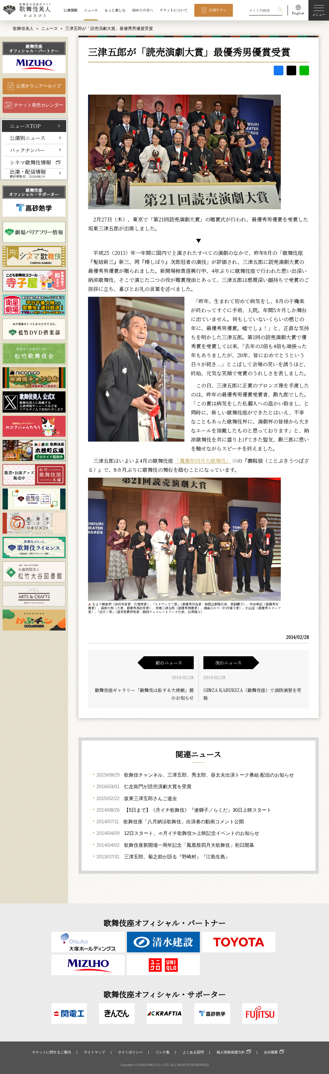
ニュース (91, 10)
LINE (304, 70)
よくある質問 (193, 1052)
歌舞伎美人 (23, 28)
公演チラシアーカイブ (38, 86)
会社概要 (271, 1052)
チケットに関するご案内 (51, 1052)
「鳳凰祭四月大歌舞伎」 (202, 460)
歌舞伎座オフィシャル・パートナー (34, 48)
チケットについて (174, 10)
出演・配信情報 (28, 174)
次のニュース (228, 662)
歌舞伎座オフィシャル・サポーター (34, 192)
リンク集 (163, 1052)
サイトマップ (94, 1052)
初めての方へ (142, 10)
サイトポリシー (130, 1052)
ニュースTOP (25, 126)
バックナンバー (27, 150)
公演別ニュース (27, 138)
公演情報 (70, 10)
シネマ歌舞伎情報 (30, 162)
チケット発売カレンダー (38, 104)
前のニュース (169, 662)
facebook (278, 70)
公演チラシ (218, 10)
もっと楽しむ (115, 10)
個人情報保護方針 (231, 1052)
